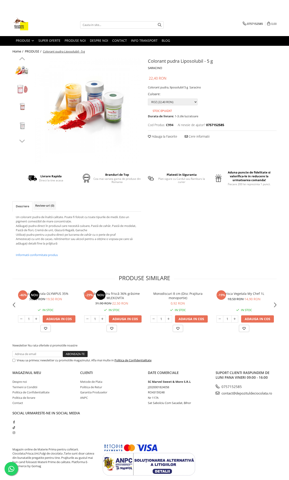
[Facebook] (13, 422)
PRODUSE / (33, 51)
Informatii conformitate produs (37, 255)
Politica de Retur (91, 387)
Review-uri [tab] (44, 205)
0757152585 (231, 386)
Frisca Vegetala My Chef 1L (244, 293)
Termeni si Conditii (24, 387)
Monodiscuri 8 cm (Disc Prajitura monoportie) (178, 295)
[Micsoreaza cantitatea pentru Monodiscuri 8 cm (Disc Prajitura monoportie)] (153, 319)
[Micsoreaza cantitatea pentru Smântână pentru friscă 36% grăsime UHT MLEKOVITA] (87, 319)
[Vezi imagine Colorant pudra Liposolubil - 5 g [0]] (22, 71)
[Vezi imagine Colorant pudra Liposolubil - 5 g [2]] (22, 109)
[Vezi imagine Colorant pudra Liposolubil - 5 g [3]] (22, 128)
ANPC (84, 398)
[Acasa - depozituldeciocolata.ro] (35, 25)
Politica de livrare (23, 398)
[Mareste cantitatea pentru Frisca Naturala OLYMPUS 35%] (36, 319)
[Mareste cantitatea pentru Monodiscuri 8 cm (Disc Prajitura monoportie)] (168, 319)
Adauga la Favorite (164, 136)
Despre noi (19, 382)
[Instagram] (13, 433)
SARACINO (155, 68)
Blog (166, 40)
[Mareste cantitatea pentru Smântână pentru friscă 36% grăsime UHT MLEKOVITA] (102, 319)
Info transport (144, 40)
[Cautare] (160, 25)
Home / (18, 51)
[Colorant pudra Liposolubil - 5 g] (87, 110)
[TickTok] (13, 427)
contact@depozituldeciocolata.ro (246, 393)
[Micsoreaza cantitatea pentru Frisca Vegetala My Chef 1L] (220, 319)
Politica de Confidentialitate (132, 360)
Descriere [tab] (22, 206)
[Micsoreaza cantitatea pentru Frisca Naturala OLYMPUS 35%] (21, 319)
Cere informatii (199, 136)
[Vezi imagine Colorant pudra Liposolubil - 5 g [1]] (22, 90)
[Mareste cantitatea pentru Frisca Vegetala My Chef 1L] (234, 319)
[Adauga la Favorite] (45, 328)
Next (22, 140)
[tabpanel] (87, 110)
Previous (22, 59)
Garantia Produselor (93, 392)
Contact (119, 40)
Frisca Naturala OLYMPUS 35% (45, 293)
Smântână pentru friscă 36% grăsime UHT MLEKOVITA (112, 295)
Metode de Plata (91, 382)
